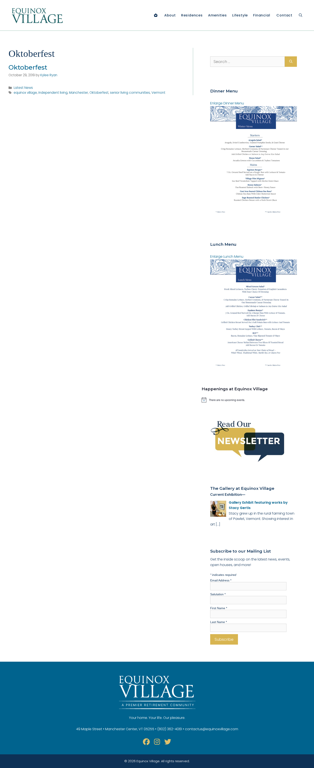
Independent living (52, 92)
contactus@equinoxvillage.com (211, 729)
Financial (261, 15)
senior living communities (130, 92)
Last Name (218, 622)
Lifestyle (240, 15)
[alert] (254, 399)
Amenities (217, 15)
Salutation (218, 594)
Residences (192, 15)
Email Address (220, 580)
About (170, 15)
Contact (284, 15)
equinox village (25, 92)
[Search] (291, 61)
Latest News (23, 87)
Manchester (78, 92)
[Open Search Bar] (300, 15)
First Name (218, 608)
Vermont (158, 92)
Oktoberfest (28, 67)
